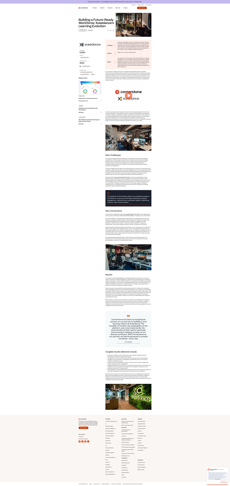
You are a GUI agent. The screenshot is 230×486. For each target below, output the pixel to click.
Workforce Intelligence (110, 428)
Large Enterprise (86, 66)
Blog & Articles (141, 469)
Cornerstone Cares (142, 435)
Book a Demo (142, 8)
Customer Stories (141, 428)
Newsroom (140, 438)
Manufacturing (125, 470)
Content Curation (125, 442)
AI (105, 423)
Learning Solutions (109, 448)
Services (107, 469)
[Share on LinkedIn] (111, 30)
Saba (106, 460)
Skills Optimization (109, 431)
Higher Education (125, 472)
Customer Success (142, 426)
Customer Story (83, 30)
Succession (107, 440)
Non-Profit (124, 477)
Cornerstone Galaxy (129, 215)
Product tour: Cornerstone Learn (87, 79)
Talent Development (109, 433)
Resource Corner (141, 462)
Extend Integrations (109, 472)
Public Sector (124, 460)
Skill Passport (108, 467)
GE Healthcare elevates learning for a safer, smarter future (89, 117)
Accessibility (140, 450)
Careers (139, 440)
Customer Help (140, 5)
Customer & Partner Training (128, 453)
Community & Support (83, 439)
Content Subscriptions (110, 457)
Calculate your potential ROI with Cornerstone (90, 105)
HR (106, 445)
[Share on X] (113, 30)
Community (147, 5)
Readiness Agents (109, 426)
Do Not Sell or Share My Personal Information (132, 484)
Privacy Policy (97, 484)
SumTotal (107, 462)
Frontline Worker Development (128, 447)
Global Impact (141, 445)
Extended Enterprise (109, 452)
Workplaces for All (125, 455)
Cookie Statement (105, 484)
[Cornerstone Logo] (83, 8)
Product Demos (141, 465)
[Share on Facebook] (108, 30)
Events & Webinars (142, 467)
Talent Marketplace (109, 435)
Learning (107, 450)
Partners (133, 5)
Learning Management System (131, 214)
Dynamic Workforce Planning (128, 444)
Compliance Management (127, 433)
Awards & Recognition (142, 448)
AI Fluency (124, 436)
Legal (90, 484)
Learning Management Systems (123, 177)
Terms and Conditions (116, 484)
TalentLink (107, 464)
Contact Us (81, 436)
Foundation (140, 433)
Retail (123, 475)
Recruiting (107, 438)
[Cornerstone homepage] (90, 419)
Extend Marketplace (109, 474)
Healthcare (124, 465)
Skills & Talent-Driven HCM (127, 425)
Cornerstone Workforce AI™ (111, 421)
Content (107, 455)
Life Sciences (124, 467)
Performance (108, 443)
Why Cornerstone (141, 421)
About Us (140, 431)
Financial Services (84, 57)
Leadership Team (141, 423)
